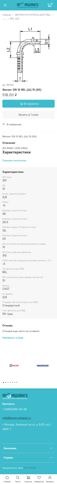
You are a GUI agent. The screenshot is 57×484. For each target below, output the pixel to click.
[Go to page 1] (3, 382)
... (4, 18)
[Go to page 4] (10, 382)
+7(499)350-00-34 (14, 409)
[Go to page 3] (7, 382)
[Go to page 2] (5, 382)
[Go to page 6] (14, 382)
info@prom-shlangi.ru (16, 418)
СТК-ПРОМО (30, 467)
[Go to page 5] (12, 382)
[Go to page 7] (16, 382)
